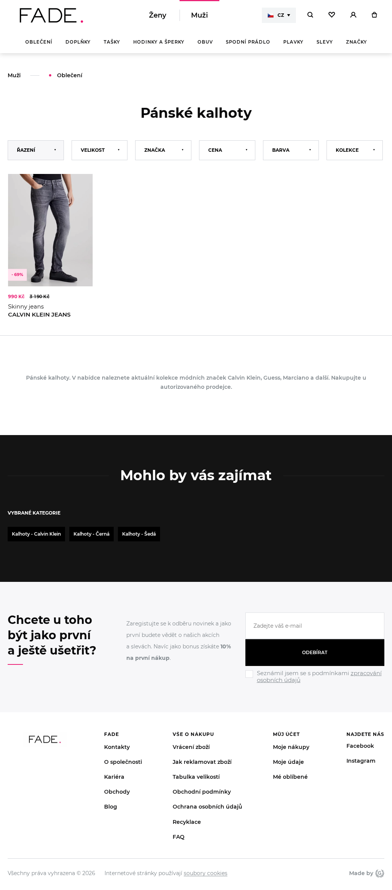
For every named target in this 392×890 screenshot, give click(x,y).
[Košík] (374, 15)
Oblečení (38, 42)
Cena (215, 150)
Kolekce (347, 150)
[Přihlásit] (353, 15)
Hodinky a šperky (159, 42)
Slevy (325, 42)
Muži (199, 15)
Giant (378, 873)
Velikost (93, 150)
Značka (154, 150)
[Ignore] (314, 684)
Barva (280, 150)
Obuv (205, 42)
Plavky (293, 42)
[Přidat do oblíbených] (79, 187)
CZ (281, 15)
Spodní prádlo (248, 42)
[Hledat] (310, 15)
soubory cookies (205, 873)
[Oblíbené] (332, 15)
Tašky (112, 42)
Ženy (157, 15)
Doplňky (78, 42)
